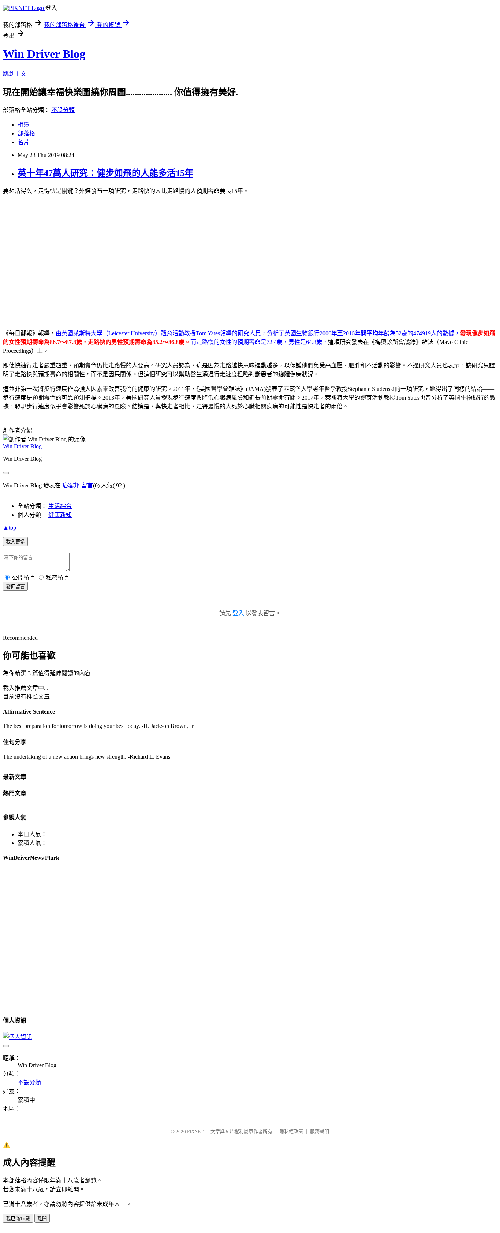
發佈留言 (15, 586)
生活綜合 (60, 506)
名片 (23, 142)
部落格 (26, 133)
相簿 (23, 125)
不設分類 (63, 110)
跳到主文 (14, 74)
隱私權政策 (291, 1131)
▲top (9, 527)
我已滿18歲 (18, 1218)
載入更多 (15, 542)
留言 (87, 485)
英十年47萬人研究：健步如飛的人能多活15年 (105, 173)
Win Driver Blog (44, 53)
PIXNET (195, 1131)
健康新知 (60, 515)
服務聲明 (319, 1131)
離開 (42, 1218)
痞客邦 (71, 485)
